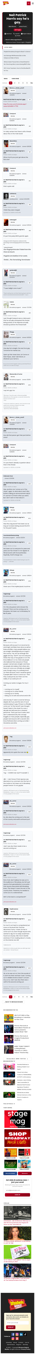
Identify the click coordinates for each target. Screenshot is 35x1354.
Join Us (27, 1342)
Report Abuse (27, 33)
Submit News (11, 1344)
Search (17, 33)
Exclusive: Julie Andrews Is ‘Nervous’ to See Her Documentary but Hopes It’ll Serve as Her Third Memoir (17, 1222)
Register (18, 3)
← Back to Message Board (13, 40)
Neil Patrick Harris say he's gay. (14, 99)
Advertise (9, 1342)
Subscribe (15, 78)
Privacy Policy (25, 1349)
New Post (9, 33)
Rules (18, 35)
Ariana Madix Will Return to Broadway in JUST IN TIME (17, 1242)
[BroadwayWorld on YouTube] (17, 1338)
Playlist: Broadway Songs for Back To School (17, 51)
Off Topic (18, 30)
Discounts (25, 1173)
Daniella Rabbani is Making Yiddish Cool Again (23, 1067)
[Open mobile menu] (33, 3)
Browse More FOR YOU (16, 1059)
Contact (20, 1342)
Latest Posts (23, 26)
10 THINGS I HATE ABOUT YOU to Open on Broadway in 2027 (17, 1261)
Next (32, 83)
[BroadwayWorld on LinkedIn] (21, 1334)
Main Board (12, 26)
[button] (29, 3)
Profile (13, 90)
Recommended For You (10, 1010)
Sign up (17, 1195)
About (15, 1342)
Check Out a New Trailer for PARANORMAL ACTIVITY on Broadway (24, 1074)
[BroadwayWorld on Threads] (13, 1338)
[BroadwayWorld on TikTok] (25, 1334)
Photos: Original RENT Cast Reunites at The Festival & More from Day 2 (16, 1279)
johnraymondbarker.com (9, 728)
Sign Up (11, 1327)
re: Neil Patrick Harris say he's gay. (13, 126)
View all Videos (8, 1104)
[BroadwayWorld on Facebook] (13, 1334)
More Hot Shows (10, 1173)
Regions (18, 1344)
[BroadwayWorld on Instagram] (17, 1334)
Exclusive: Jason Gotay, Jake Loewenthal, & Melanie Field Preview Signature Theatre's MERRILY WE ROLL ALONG (24, 1084)
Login (23, 3)
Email (6, 78)
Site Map (25, 1344)
